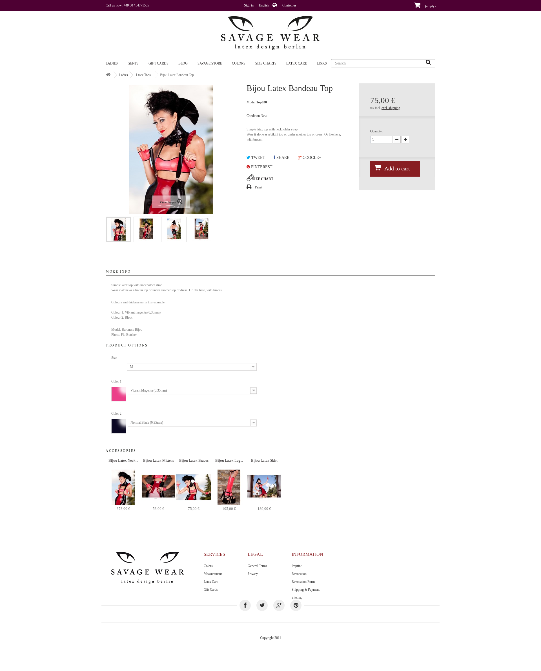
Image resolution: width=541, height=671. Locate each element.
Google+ (311, 157)
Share (282, 157)
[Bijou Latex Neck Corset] (123, 487)
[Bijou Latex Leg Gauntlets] (229, 487)
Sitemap (297, 597)
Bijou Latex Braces (194, 460)
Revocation (299, 574)
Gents (133, 63)
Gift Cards (158, 63)
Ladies (112, 63)
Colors (208, 566)
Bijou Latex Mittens (158, 460)
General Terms (257, 566)
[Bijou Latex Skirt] (264, 487)
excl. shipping (391, 108)
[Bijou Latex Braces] (193, 487)
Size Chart (262, 179)
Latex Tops (143, 75)
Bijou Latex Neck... (123, 460)
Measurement (213, 574)
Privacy (253, 574)
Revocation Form (303, 582)
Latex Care (296, 63)
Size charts (265, 63)
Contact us (289, 5)
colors (238, 63)
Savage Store (210, 63)
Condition (253, 116)
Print (258, 187)
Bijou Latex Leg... (229, 460)
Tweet (257, 157)
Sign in (249, 5)
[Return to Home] (108, 75)
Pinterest (261, 167)
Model (251, 102)
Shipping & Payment (306, 590)
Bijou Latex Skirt (264, 460)
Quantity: (376, 131)
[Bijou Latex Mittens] (158, 487)
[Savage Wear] (270, 33)
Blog (183, 63)
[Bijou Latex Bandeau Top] (118, 229)
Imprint (296, 566)
